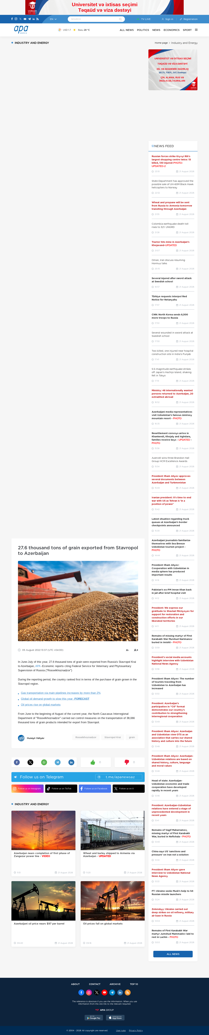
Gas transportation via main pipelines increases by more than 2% (61, 692)
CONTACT (94, 984)
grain (132, 737)
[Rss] (37, 19)
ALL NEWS (127, 30)
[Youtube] (25, 19)
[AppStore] (115, 1018)
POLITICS (143, 30)
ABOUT (75, 984)
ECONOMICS (172, 30)
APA (37, 666)
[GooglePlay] (94, 1018)
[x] (97, 993)
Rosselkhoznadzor (85, 737)
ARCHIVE (115, 984)
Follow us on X (126, 788)
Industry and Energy (184, 42)
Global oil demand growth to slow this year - (55, 698)
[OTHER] (195, 30)
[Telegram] (29, 19)
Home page (161, 43)
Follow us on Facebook (95, 788)
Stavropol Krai (112, 737)
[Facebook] (12, 19)
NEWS (156, 30)
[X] (20, 19)
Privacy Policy (136, 1030)
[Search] (120, 19)
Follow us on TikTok (61, 788)
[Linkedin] (34, 19)
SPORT (187, 30)
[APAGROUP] (104, 1010)
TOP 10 (134, 984)
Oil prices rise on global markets (41, 704)
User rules (121, 1030)
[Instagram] (16, 19)
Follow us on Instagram (29, 788)
